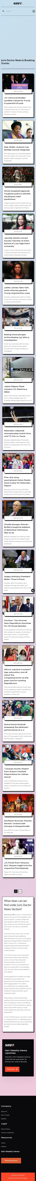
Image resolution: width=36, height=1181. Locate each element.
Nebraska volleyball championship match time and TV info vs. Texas (17, 433)
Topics (3, 1143)
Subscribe (11, 1069)
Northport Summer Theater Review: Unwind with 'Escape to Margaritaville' (18, 823)
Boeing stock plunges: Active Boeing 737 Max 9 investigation (16, 337)
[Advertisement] (18, 35)
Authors (3, 1146)
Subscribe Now (11, 1160)
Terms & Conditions (7, 1132)
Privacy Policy (5, 1129)
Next (20, 891)
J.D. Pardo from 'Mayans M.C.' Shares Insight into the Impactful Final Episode (18, 865)
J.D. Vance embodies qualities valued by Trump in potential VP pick (17, 100)
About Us (4, 1111)
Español (3, 1119)
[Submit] (3, 11)
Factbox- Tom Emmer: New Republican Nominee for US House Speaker (17, 623)
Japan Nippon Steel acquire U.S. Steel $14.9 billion (15, 389)
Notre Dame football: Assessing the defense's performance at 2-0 (16, 727)
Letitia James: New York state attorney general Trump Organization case (17, 290)
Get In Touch (5, 1115)
